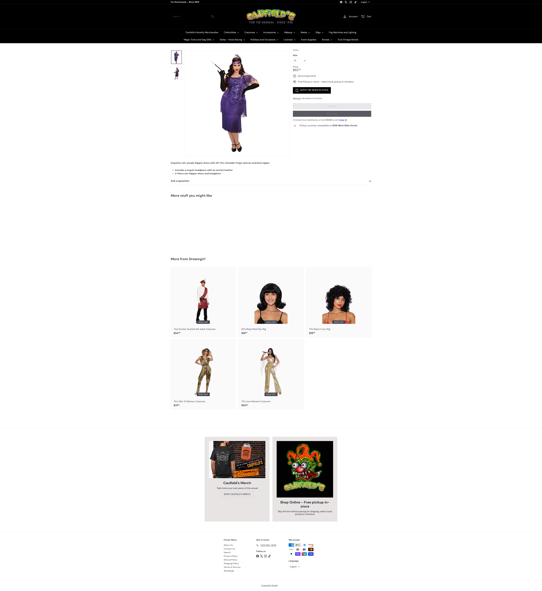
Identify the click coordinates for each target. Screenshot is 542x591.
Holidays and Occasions (263, 39)
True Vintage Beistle (348, 39)
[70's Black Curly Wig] (338, 302)
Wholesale (229, 570)
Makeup (288, 32)
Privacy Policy (231, 556)
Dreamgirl (197, 259)
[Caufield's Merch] (237, 459)
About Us (228, 545)
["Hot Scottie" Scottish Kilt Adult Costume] (203, 302)
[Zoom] (237, 103)
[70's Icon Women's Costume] (271, 374)
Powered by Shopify (269, 585)
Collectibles (230, 32)
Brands (326, 39)
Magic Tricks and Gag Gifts (198, 39)
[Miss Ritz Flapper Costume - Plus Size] (186, 225)
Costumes (249, 32)
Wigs (318, 32)
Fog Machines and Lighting (342, 32)
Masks (304, 32)
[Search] (212, 16)
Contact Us (229, 548)
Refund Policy (230, 559)
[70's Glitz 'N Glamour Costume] (203, 374)
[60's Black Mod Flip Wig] (271, 302)
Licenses (288, 39)
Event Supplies (308, 39)
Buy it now (332, 113)
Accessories (270, 32)
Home (295, 50)
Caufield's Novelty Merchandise (202, 32)
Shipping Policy (231, 563)
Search (227, 552)
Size (295, 55)
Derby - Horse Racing (231, 39)
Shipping (297, 98)
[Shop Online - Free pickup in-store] (305, 469)
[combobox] (193, 16)
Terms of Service (232, 567)
